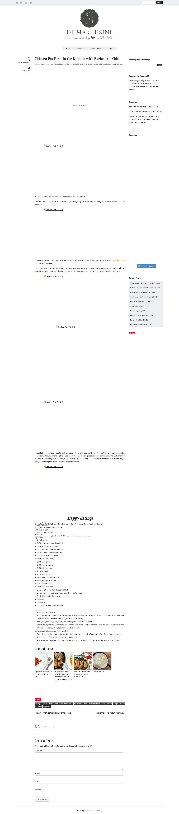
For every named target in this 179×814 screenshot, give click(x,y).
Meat (94, 64)
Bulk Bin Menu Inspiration (138, 288)
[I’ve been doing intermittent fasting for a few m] (146, 226)
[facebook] (17, 3)
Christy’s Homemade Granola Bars (110, 713)
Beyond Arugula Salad (137, 315)
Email (37, 781)
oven (103, 704)
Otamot (132, 111)
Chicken (44, 704)
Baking (52, 64)
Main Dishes (88, 64)
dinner (51, 704)
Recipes (80, 48)
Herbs (61, 64)
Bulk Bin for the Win (136, 292)
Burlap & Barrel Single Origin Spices (144, 106)
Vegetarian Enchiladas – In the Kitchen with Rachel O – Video (44, 674)
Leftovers (82, 64)
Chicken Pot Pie (98, 672)
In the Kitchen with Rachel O (71, 64)
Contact (111, 48)
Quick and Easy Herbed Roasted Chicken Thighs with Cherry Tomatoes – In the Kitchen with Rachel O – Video (63, 677)
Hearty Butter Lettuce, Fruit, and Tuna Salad (53, 713)
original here (46, 263)
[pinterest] (21, 3)
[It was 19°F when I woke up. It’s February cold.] (146, 251)
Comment (38, 751)
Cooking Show (95, 48)
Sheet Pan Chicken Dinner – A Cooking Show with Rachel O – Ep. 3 (82, 674)
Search (159, 2)
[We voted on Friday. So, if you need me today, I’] (146, 201)
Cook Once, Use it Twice (138, 297)
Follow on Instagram (148, 266)
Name (37, 774)
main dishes (78, 704)
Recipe (115, 704)
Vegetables (119, 64)
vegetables (46, 707)
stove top (38, 707)
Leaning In (133, 302)
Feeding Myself (135, 320)
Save (38, 699)
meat (85, 704)
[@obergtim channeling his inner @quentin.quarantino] (146, 175)
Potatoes (108, 64)
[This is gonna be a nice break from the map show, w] (146, 150)
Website (38, 789)
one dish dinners (94, 704)
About (68, 48)
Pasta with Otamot (136, 325)
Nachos (132, 311)
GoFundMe (140, 86)
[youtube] (26, 3)
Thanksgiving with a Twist (138, 283)
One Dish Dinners (101, 64)
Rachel (43, 64)
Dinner (57, 64)
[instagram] (31, 3)
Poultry (114, 64)
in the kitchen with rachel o (63, 704)
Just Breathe (134, 306)
